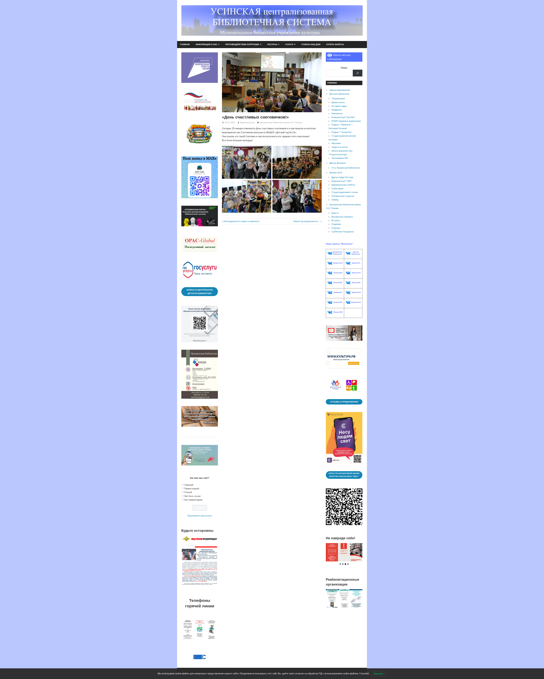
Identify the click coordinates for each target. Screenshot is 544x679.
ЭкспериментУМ (340, 158)
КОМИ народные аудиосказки (346, 121)
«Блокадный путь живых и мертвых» (241, 221)
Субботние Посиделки (343, 231)
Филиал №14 (335, 172)
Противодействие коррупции (242, 44)
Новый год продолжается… (306, 221)
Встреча (336, 220)
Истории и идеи (339, 106)
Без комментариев (193, 500)
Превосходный (191, 488)
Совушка (336, 228)
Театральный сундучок (343, 196)
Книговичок (337, 113)
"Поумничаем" (338, 98)
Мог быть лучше (192, 496)
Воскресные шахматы (342, 217)
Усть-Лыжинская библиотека (346, 168)
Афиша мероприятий (339, 90)
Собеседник (337, 188)
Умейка (335, 199)
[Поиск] (357, 73)
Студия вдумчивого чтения (345, 192)
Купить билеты (335, 44)
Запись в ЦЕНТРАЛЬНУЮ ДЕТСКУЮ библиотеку (199, 292)
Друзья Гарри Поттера (342, 177)
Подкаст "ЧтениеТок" (342, 132)
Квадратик (337, 110)
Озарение (336, 224)
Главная (185, 44)
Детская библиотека (339, 94)
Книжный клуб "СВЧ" (342, 181)
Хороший (188, 485)
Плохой (188, 492)
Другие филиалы (337, 163)
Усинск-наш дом (310, 44)
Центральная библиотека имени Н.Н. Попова (281, 122)
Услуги (289, 44)
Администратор (247, 122)
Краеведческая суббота (343, 185)
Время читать (338, 102)
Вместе (335, 213)
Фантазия (336, 143)
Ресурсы (272, 44)
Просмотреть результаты (199, 515)
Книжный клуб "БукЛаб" (343, 117)
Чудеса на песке (340, 147)
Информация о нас (206, 44)
